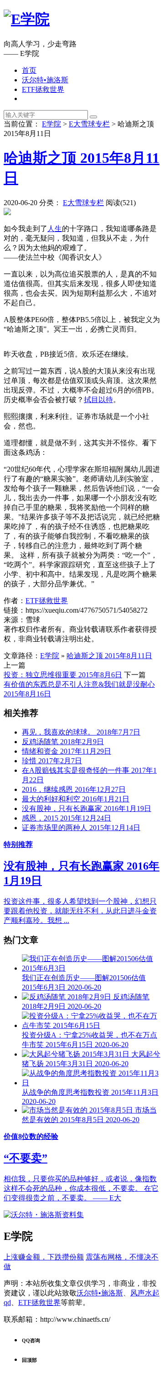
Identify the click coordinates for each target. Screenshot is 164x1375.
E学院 (51, 124)
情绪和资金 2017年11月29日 (66, 751)
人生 (54, 228)
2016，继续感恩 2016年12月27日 (74, 789)
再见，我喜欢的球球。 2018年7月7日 (81, 732)
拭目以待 (98, 399)
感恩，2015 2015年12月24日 (66, 818)
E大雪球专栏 (89, 124)
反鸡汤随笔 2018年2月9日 (63, 741)
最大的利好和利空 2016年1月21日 (75, 799)
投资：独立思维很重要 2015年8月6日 (63, 675)
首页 (29, 70)
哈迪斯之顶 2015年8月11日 (109, 656)
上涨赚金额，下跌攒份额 (44, 1257)
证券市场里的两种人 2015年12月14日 (81, 827)
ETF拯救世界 (43, 89)
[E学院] (27, 19)
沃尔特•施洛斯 (45, 80)
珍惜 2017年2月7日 (52, 761)
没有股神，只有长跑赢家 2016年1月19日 (86, 808)
